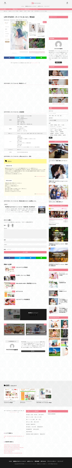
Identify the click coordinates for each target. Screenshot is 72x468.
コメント (5, 228)
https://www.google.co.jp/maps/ (41, 176)
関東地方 (21, 11)
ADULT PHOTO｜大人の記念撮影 (58, 95)
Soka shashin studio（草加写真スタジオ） (26, 283)
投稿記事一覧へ (58, 62)
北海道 (5, 444)
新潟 (5, 447)
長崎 (9, 453)
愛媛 (9, 451)
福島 (19, 444)
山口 (14, 450)
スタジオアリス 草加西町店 (23, 299)
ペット (38, 419)
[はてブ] (30, 58)
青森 (8, 444)
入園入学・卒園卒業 (31, 424)
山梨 (14, 447)
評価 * (5, 249)
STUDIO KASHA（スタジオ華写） (63, 275)
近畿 (14, 436)
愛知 (23, 447)
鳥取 (5, 450)
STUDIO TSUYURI (52, 224)
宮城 (14, 444)
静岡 (20, 447)
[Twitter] (20, 58)
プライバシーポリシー (35, 62)
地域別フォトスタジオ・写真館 (13, 11)
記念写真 (29, 431)
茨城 (5, 446)
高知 (11, 451)
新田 (32, 11)
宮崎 (16, 453)
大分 (14, 453)
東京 (50, 115)
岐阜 (18, 447)
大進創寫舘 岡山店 (62, 282)
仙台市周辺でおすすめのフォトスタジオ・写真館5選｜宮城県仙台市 (58, 265)
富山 (7, 447)
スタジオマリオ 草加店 (22, 267)
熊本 (11, 453)
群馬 (9, 446)
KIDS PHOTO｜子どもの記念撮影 (58, 86)
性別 (5, 225)
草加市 (29, 11)
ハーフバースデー (30, 419)
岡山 (9, 450)
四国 (19, 436)
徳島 (5, 451)
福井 (11, 447)
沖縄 (21, 453)
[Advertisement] (25, 71)
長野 (16, 447)
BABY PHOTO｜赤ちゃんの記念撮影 (58, 77)
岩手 (10, 444)
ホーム (23, 6)
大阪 (60, 115)
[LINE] (41, 58)
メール (5, 244)
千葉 (58, 115)
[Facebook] (9, 58)
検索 (50, 137)
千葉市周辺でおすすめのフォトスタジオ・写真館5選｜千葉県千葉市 (58, 245)
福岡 (5, 453)
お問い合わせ (43, 461)
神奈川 (53, 115)
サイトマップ (47, 6)
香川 (7, 451)
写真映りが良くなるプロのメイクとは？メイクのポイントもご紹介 (58, 182)
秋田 (12, 444)
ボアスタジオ (19, 291)
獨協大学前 (13, 275)
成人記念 (36, 429)
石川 (9, 447)
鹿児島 (18, 453)
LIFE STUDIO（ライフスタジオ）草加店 (41, 11)
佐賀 (7, 453)
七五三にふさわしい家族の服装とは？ (56, 201)
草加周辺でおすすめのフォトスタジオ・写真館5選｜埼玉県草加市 (20, 206)
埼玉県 (25, 11)
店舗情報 (29, 429)
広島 (11, 450)
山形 (17, 444)
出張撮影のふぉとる (62, 291)
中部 (12, 436)
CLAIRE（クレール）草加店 (23, 275)
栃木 (7, 446)
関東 (10, 436)
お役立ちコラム (40, 6)
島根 (7, 450)
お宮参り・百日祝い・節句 (32, 414)
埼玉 (55, 115)
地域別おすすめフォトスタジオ (30, 6)
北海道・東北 (6, 436)
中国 (17, 436)
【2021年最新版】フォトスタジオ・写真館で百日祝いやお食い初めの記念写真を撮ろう (63, 310)
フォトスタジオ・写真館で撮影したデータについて (58, 161)
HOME (6, 11)
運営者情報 (37, 461)
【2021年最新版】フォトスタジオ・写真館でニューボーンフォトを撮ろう (63, 301)
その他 (41, 414)
